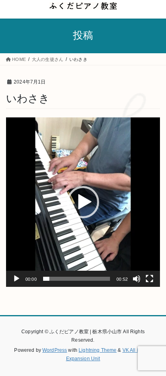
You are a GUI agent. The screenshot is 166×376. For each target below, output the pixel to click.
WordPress (54, 350)
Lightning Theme (97, 350)
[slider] (76, 279)
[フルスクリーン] (149, 279)
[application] (83, 202)
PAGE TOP (154, 358)
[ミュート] (137, 279)
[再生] (16, 279)
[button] (83, 202)
